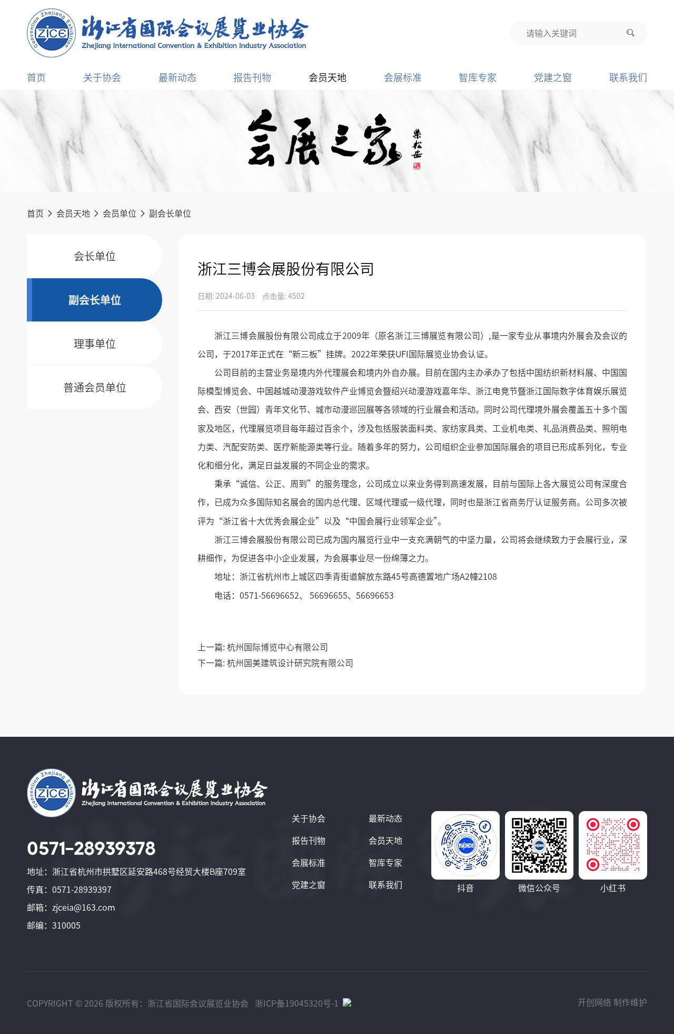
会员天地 (327, 77)
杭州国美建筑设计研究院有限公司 (290, 663)
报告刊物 (252, 77)
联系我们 (628, 77)
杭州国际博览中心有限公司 (277, 647)
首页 (36, 77)
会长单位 (95, 256)
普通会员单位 (94, 387)
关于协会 (102, 77)
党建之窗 (553, 77)
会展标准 (403, 77)
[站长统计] (347, 1003)
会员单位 (119, 213)
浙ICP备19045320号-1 (297, 1003)
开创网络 (594, 1002)
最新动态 (177, 77)
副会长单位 (170, 213)
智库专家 (478, 77)
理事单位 (95, 343)
